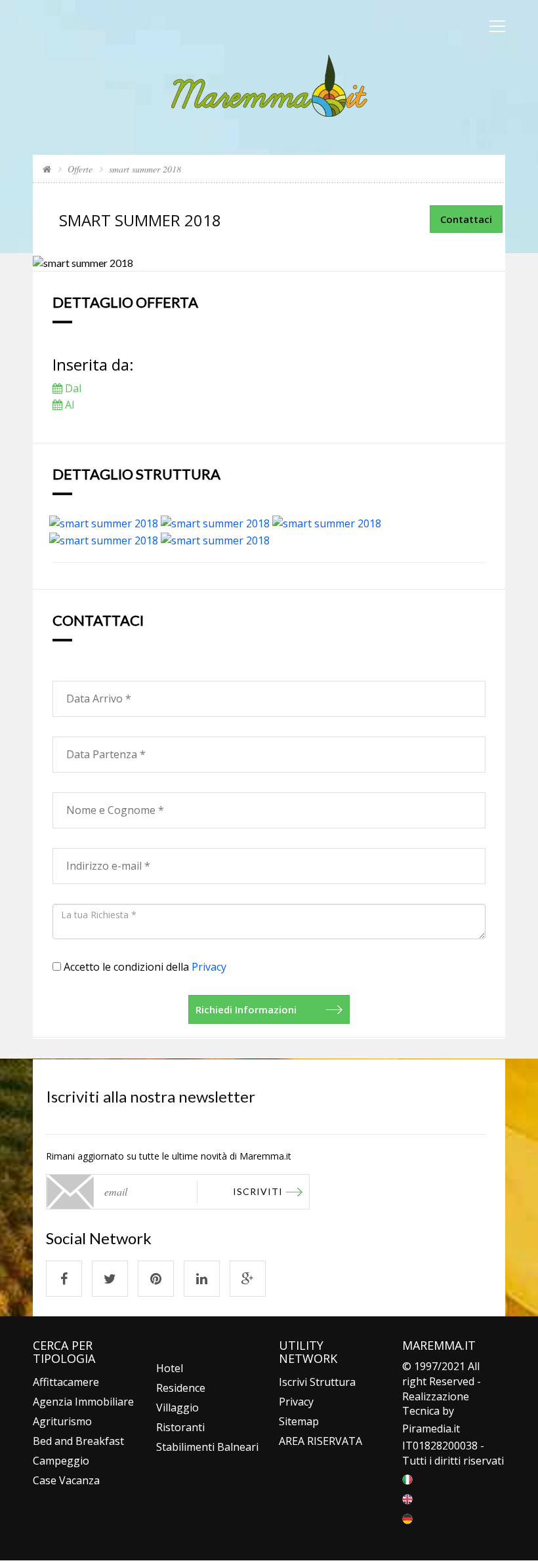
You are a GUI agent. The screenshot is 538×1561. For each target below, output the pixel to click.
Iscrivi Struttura (317, 1382)
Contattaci (466, 219)
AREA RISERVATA (320, 1441)
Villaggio (177, 1407)
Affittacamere (66, 1382)
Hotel (169, 1368)
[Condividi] (64, 1279)
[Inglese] (407, 1498)
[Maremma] (269, 84)
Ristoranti (180, 1427)
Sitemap (299, 1421)
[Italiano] (407, 1478)
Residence (180, 1388)
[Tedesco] (407, 1517)
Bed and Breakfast (78, 1441)
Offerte (80, 169)
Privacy (209, 967)
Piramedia (426, 1428)
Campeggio (61, 1460)
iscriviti (258, 1191)
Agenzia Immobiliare (83, 1401)
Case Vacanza (66, 1480)
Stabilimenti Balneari (207, 1447)
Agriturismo (62, 1421)
